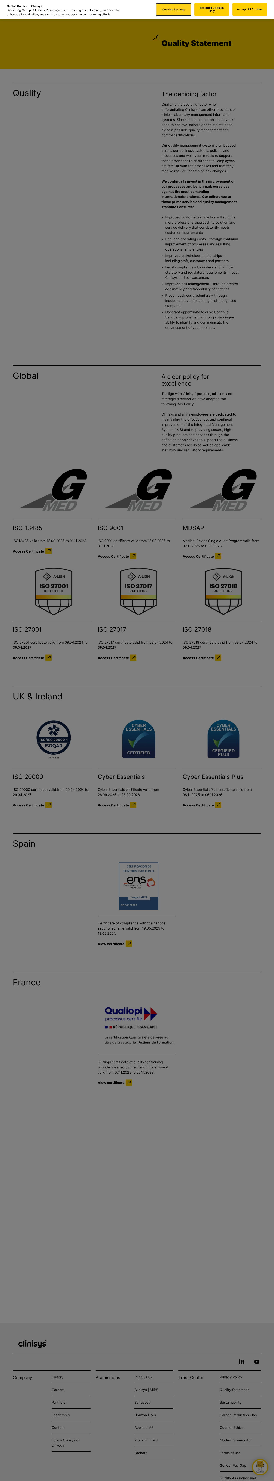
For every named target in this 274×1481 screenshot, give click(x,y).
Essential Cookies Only (212, 9)
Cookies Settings (173, 9)
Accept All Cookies (250, 9)
